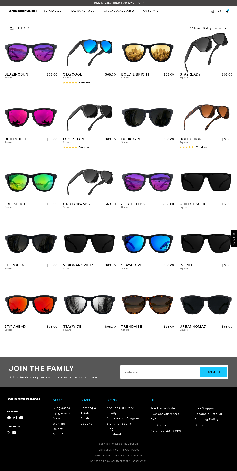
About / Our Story (120, 408)
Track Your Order (163, 408)
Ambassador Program (123, 418)
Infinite (187, 265)
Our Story (150, 11)
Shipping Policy (207, 419)
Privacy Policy (130, 450)
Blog (110, 429)
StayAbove (132, 265)
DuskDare (131, 139)
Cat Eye (86, 424)
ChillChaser (192, 204)
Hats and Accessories (119, 11)
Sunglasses (52, 11)
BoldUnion (191, 139)
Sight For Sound (119, 424)
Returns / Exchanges (166, 431)
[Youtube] (21, 418)
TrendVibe (131, 326)
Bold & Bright (135, 74)
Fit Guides (158, 425)
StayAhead (15, 326)
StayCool (72, 74)
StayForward (76, 204)
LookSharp (74, 139)
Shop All (59, 434)
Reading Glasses (82, 11)
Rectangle (88, 408)
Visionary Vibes (79, 265)
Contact (201, 425)
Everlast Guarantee (165, 414)
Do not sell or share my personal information (118, 461)
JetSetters (133, 204)
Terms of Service (108, 450)
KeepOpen (14, 265)
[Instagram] (15, 418)
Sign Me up (213, 372)
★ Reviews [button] (234, 238)
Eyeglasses (61, 413)
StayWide (72, 326)
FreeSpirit (15, 204)
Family (112, 413)
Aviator (86, 413)
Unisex (58, 429)
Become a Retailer (209, 414)
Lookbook (114, 434)
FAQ (154, 419)
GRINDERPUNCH (129, 444)
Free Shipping (205, 408)
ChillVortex (17, 139)
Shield (85, 418)
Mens (57, 418)
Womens (59, 424)
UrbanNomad (193, 326)
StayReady (190, 74)
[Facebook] (9, 418)
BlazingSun (16, 74)
